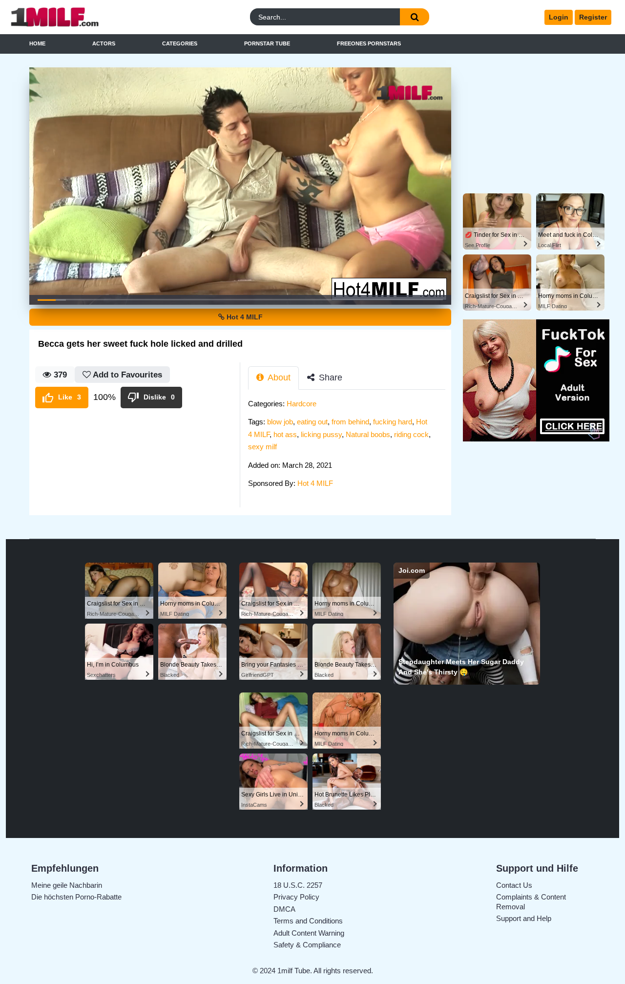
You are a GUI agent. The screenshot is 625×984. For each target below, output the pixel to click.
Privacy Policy (296, 897)
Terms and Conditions (308, 921)
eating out (312, 422)
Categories (179, 43)
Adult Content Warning (308, 933)
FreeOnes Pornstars (369, 43)
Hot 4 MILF (244, 317)
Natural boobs (368, 434)
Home (37, 43)
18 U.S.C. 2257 (297, 885)
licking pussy (321, 434)
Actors (103, 43)
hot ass (285, 434)
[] (414, 16)
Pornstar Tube (267, 43)
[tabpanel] (349, 446)
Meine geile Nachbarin (66, 885)
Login (558, 17)
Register (593, 17)
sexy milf (262, 446)
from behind (350, 422)
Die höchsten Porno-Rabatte (76, 897)
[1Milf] (82, 17)
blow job (280, 422)
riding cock (411, 434)
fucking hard (392, 422)
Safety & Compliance (307, 945)
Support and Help (523, 918)
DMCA (284, 909)
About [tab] (278, 377)
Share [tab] (329, 377)
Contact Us (514, 885)
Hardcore (301, 403)
